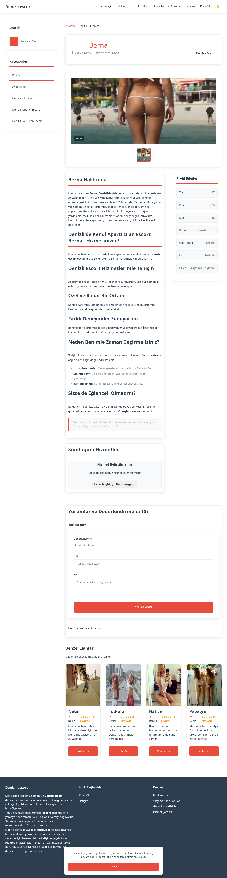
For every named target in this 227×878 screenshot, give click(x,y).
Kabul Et (113, 866)
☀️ (218, 6)
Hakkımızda (125, 6)
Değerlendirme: (83, 538)
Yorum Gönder (143, 607)
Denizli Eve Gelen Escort (27, 121)
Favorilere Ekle (203, 53)
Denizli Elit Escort (23, 98)
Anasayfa (107, 6)
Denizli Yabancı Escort (26, 109)
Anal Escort (19, 87)
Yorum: (78, 574)
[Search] (14, 41)
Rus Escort (19, 75)
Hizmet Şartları (162, 812)
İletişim (190, 6)
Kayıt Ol (205, 6)
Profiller (143, 6)
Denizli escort (18, 6)
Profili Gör (82, 751)
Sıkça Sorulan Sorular (166, 6)
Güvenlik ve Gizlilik (164, 806)
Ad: (76, 555)
